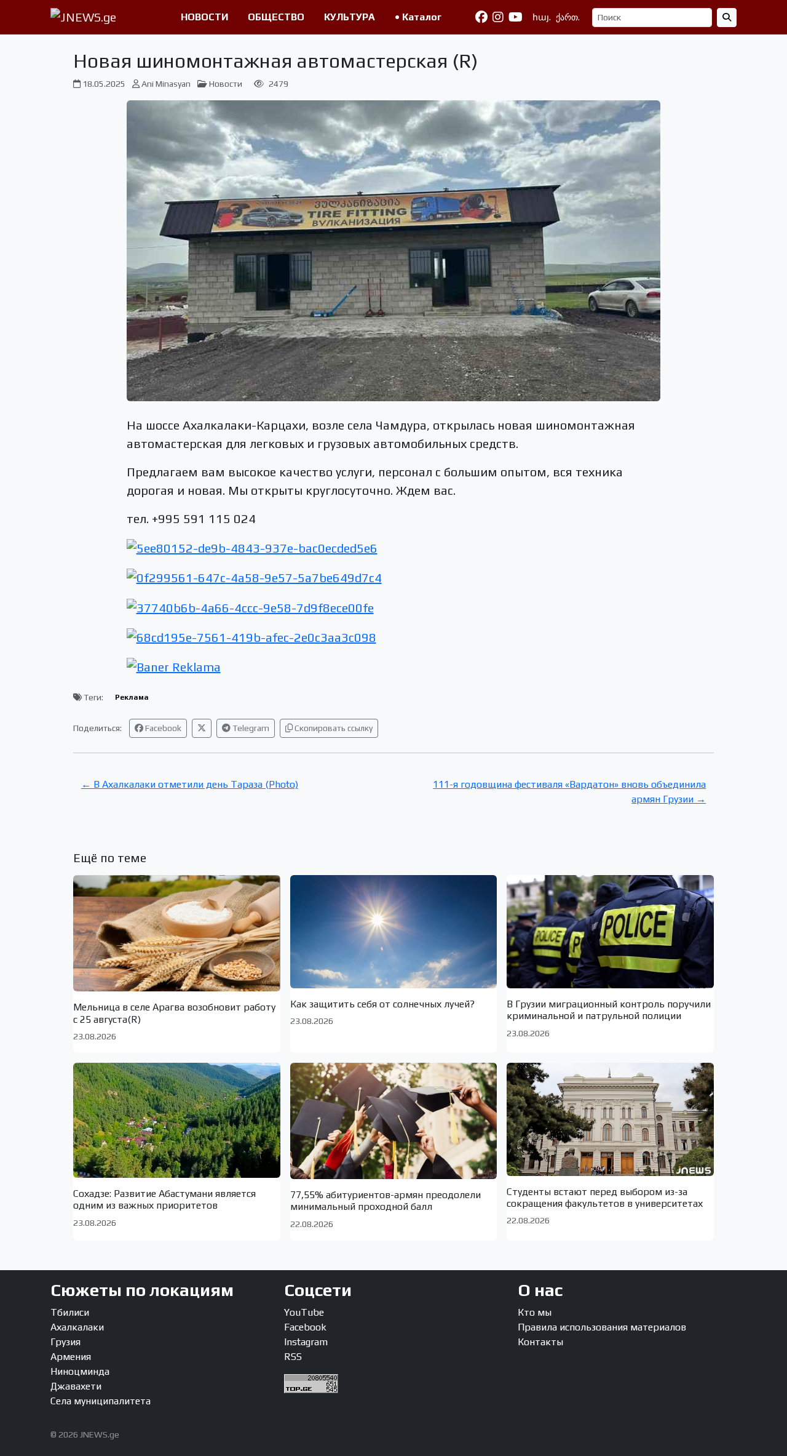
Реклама (132, 697)
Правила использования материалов (602, 1327)
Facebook (162, 728)
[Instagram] (498, 17)
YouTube (304, 1312)
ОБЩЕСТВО (276, 17)
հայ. (541, 17)
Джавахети (75, 1386)
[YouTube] (515, 17)
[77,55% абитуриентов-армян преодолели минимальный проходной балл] (393, 1121)
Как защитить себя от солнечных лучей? (382, 1004)
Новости (225, 84)
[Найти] (727, 17)
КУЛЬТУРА (349, 17)
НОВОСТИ (204, 17)
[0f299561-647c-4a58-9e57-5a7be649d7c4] (254, 576)
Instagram (306, 1342)
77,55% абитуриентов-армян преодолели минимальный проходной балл (385, 1200)
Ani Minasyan (166, 84)
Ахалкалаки (77, 1327)
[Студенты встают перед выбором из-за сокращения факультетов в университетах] (610, 1119)
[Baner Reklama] (174, 665)
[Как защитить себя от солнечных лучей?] (393, 931)
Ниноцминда (79, 1371)
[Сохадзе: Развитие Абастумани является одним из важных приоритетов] (176, 1120)
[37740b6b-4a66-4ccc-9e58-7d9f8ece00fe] (250, 606)
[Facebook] (481, 17)
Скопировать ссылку (333, 728)
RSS (293, 1356)
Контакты (540, 1342)
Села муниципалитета (100, 1401)
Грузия (65, 1342)
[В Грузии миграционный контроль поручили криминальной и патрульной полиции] (610, 931)
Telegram (250, 728)
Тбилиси (69, 1312)
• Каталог (418, 17)
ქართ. (568, 17)
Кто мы (535, 1312)
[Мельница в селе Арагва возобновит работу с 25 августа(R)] (176, 933)
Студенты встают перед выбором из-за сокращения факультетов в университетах (605, 1197)
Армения (70, 1356)
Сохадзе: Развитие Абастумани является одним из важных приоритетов (164, 1199)
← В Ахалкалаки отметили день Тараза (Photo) (189, 784)
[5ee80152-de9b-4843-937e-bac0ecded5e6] (252, 547)
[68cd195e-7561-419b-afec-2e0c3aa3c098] (251, 636)
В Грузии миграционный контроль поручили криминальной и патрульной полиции (609, 1010)
